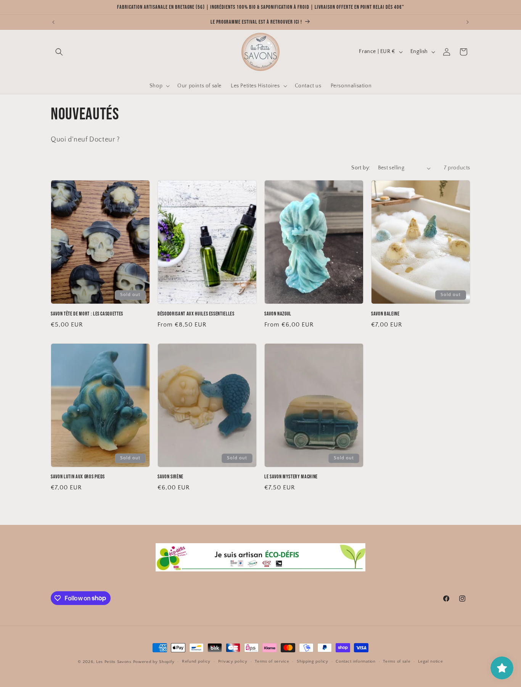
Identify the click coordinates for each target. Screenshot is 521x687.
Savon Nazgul (277, 314)
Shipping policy (312, 661)
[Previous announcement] (53, 22)
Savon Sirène (170, 476)
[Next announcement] (467, 22)
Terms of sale (396, 661)
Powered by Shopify (154, 662)
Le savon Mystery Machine (291, 476)
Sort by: (360, 168)
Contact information (355, 661)
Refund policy (196, 661)
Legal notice (430, 661)
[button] (59, 51)
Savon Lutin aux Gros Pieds (78, 476)
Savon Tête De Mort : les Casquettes (87, 314)
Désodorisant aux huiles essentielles (196, 314)
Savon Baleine (385, 314)
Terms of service (272, 661)
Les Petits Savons (114, 662)
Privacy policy (233, 661)
